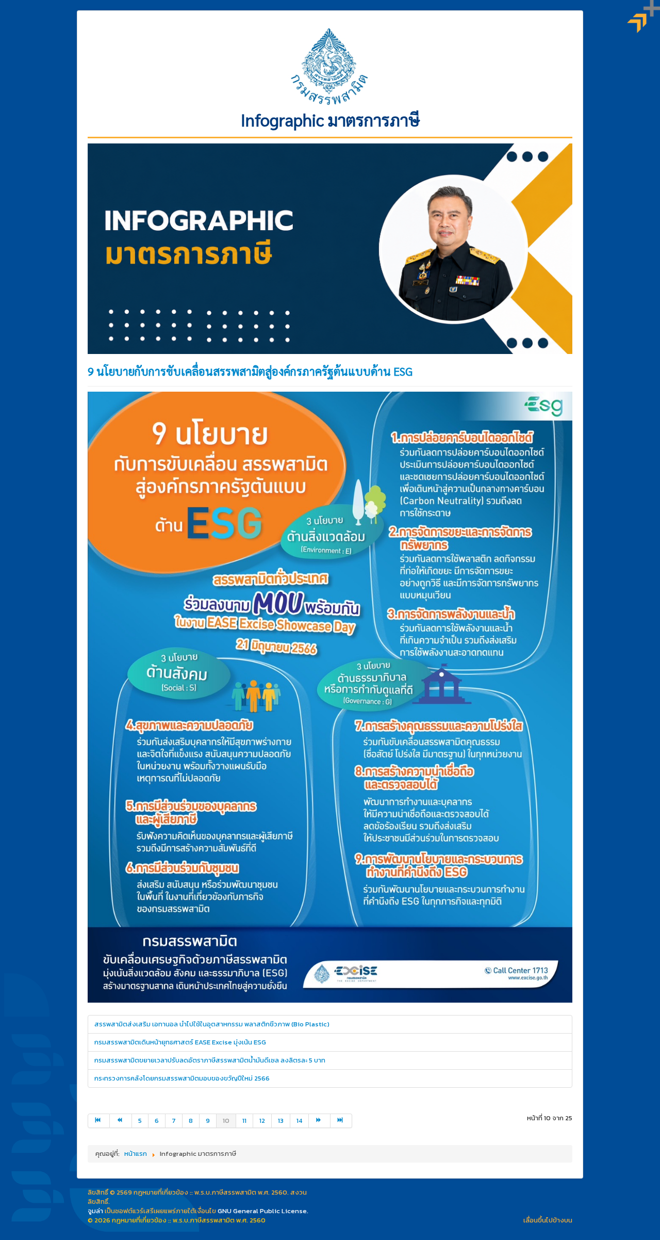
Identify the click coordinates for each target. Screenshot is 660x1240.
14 (299, 1120)
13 (281, 1120)
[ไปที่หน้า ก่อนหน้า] (120, 1121)
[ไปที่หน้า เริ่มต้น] (99, 1121)
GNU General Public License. (263, 1211)
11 (244, 1120)
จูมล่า (95, 1211)
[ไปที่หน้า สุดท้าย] (341, 1121)
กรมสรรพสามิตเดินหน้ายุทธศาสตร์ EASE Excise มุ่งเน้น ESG (180, 1042)
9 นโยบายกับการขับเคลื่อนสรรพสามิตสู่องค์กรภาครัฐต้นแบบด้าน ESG (250, 371)
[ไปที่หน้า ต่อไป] (320, 1121)
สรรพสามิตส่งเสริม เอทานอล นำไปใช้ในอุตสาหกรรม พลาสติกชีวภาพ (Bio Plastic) (211, 1024)
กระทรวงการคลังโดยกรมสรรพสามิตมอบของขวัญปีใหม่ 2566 (182, 1078)
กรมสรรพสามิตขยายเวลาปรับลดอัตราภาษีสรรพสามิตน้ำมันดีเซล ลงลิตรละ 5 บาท (209, 1060)
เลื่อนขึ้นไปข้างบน (547, 1220)
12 (262, 1120)
